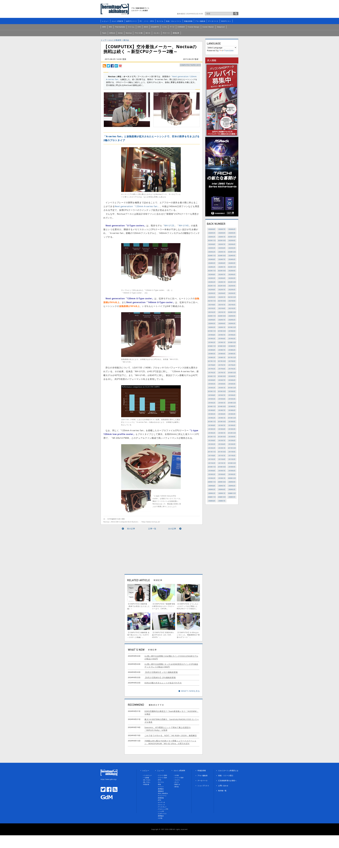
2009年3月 (231, 489)
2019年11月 (212, 331)
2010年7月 (221, 471)
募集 (159, 784)
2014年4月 (221, 414)
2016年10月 (222, 376)
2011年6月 (231, 455)
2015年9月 (231, 391)
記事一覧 (152, 528)
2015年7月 (221, 395)
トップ (103, 40)
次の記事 (172, 528)
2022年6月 (231, 290)
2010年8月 (211, 471)
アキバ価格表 (200, 21)
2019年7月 (221, 335)
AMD (104, 27)
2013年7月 (221, 425)
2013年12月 (232, 418)
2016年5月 (211, 384)
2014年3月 (231, 414)
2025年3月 (231, 248)
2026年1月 (221, 237)
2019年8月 (211, 335)
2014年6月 (231, 410)
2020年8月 (211, 320)
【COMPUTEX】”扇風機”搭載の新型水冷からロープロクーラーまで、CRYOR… (163, 606)
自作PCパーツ (131, 21)
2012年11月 (212, 437)
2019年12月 (232, 327)
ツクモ (164, 27)
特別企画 (146, 784)
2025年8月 (211, 244)
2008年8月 (211, 501)
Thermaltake (120, 27)
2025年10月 (222, 240)
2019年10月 (222, 331)
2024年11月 (212, 256)
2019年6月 (231, 335)
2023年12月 (232, 267)
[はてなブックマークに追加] (116, 65)
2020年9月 (231, 316)
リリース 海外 (162, 778)
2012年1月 (221, 448)
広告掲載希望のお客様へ (227, 780)
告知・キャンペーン (173, 21)
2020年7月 (221, 320)
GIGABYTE (155, 27)
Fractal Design (193, 27)
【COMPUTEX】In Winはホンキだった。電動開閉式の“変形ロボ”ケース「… (188, 634)
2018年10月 (222, 346)
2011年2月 (211, 463)
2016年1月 (221, 388)
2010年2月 (211, 478)
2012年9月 (231, 437)
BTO (159, 780)
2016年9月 (231, 376)
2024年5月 (211, 263)
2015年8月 (211, 395)
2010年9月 (231, 467)
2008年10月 (222, 497)
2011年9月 (231, 452)
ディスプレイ (162, 807)
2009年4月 (221, 489)
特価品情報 (188, 21)
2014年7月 (221, 410)
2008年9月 (231, 497)
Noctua (129, 33)
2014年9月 (231, 406)
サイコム (131, 27)
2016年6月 (231, 380)
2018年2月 (211, 357)
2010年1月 (221, 478)
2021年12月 (232, 297)
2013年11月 (212, 421)
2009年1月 (221, 493)
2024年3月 (231, 263)
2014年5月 (211, 414)
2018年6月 (231, 350)
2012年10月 (222, 437)
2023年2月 (211, 282)
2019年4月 (221, 338)
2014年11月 (212, 406)
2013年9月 (231, 421)
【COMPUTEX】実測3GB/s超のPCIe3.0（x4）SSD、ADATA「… (163, 634)
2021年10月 (222, 301)
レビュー (105, 21)
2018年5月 (211, 354)
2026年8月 (211, 229)
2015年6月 (231, 395)
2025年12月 (232, 237)
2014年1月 (221, 418)
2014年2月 (211, 418)
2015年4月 (221, 399)
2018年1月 (221, 357)
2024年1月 (221, 267)
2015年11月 (212, 391)
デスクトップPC (163, 809)
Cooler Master (208, 27)
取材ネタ (177, 784)
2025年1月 (221, 252)
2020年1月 (221, 327)
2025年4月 (221, 248)
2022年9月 (231, 286)
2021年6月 (231, 305)
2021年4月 (221, 308)
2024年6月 (231, 259)
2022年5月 (211, 293)
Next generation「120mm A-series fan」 (137, 206)
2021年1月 (221, 312)
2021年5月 (211, 308)
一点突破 (146, 778)
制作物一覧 (222, 790)
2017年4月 (221, 369)
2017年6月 (231, 365)
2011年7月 (221, 455)
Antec (120, 33)
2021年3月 (231, 308)
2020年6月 (231, 320)
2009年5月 (211, 489)
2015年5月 (211, 399)
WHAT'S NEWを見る (190, 691)
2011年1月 (221, 463)
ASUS (146, 27)
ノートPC (161, 811)
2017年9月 (231, 361)
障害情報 (161, 798)
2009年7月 (221, 486)
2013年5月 (211, 429)
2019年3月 (231, 338)
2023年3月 (231, 278)
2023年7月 (221, 274)
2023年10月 (222, 271)
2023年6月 (231, 274)
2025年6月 (231, 244)
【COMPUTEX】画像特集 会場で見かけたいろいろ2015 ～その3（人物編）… (138, 634)
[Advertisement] (127, 551)
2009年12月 (232, 478)
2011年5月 (211, 459)
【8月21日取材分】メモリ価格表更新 (161, 672)
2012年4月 (221, 444)
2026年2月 (211, 237)
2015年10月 (222, 391)
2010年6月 (231, 471)
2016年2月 (211, 388)
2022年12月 (232, 282)
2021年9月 (231, 301)
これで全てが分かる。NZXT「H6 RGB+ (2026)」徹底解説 (170, 735)
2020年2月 (211, 327)
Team (104, 33)
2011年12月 (232, 448)
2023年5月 (211, 278)
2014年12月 (232, 403)
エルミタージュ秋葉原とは (228, 770)
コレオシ (156, 33)
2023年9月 (231, 271)
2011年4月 (221, 459)
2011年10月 (222, 452)
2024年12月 (232, 252)
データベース (213, 21)
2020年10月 (222, 316)
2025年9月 (231, 240)
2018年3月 (231, 354)
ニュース (160, 770)
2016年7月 (221, 380)
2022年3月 (231, 293)
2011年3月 (231, 459)
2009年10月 (222, 482)
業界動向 (161, 789)
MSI (110, 27)
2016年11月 (212, 376)
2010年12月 (232, 463)
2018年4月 (221, 354)
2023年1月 (221, 282)
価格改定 (161, 791)
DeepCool (221, 27)
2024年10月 (222, 256)
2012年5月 (211, 444)
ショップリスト (203, 785)
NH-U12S (169, 225)
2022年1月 (221, 297)
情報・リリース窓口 (225, 775)
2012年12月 (232, 433)
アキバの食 (139, 33)
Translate (229, 50)
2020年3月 (231, 323)
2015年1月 (221, 403)
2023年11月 (212, 271)
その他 (160, 818)
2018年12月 (232, 342)
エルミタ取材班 (117, 21)
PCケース (166, 33)
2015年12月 (232, 388)
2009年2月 (211, 493)
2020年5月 (211, 323)
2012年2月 (211, 448)
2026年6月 (231, 229)
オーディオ (161, 802)
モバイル (160, 21)
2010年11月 (212, 467)
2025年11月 (212, 240)
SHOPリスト (226, 21)
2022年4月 (221, 293)
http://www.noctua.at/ (151, 522)
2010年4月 (221, 474)
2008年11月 (212, 497)
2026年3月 (231, 233)
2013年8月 (211, 425)
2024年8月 (211, 259)
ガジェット (161, 805)
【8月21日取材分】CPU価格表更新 (160, 677)
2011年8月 (211, 455)
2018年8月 (211, 350)
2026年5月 (211, 233)
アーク (172, 27)
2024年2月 (211, 267)
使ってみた (146, 780)
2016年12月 (232, 373)
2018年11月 (212, 346)
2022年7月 (221, 290)
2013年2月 (211, 433)
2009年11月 (212, 482)
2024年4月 (221, 263)
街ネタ (148, 33)
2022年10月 (222, 286)
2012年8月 (211, 440)
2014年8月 (211, 410)
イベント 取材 (179, 778)
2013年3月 (231, 429)
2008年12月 (232, 493)
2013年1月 (221, 433)
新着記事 (176, 33)
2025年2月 (211, 252)
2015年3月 (231, 399)
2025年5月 (211, 248)
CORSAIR (181, 27)
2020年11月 (212, 316)
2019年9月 (231, 331)
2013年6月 (231, 425)
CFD (139, 27)
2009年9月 (231, 482)
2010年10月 (222, 467)
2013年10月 (222, 421)
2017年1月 (221, 373)
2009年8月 (211, 486)
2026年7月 (221, 229)
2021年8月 (211, 305)
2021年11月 (212, 301)
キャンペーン (162, 796)
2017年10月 (222, 361)
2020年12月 (232, 312)
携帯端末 (161, 816)
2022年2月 (211, 297)
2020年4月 (221, 323)
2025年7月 (221, 244)
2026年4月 (221, 233)
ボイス (177, 782)
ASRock (112, 33)
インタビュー (147, 775)
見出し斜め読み (163, 793)
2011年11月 (212, 452)
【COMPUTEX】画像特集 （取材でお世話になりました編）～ (138, 606)
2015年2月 (211, 403)
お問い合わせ (223, 785)
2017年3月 (231, 369)
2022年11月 (212, 286)
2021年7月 (221, 305)
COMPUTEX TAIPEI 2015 (190, 65)
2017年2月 (211, 373)
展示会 (126, 40)
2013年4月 (221, 429)
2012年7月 (221, 440)
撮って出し (146, 782)
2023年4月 (221, 278)
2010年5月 (211, 474)
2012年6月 (231, 440)
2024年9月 (231, 256)
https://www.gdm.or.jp (109, 779)
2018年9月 (231, 346)
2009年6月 (231, 486)
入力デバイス (162, 814)
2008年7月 (221, 501)
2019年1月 (221, 342)
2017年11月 (212, 361)
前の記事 (131, 528)
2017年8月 (211, 365)
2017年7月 (221, 365)
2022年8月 (211, 290)
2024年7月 (221, 259)
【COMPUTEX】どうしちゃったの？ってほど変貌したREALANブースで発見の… (188, 606)
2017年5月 (211, 369)
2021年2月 (211, 312)
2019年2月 (211, 342)
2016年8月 (211, 380)
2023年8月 (211, 274)
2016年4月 (221, 384)
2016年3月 (231, 384)
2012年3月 (231, 444)
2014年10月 (222, 406)
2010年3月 (231, 474)
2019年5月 (211, 338)
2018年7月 (221, 350)
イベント (161, 787)
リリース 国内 (162, 775)
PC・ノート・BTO (147, 21)
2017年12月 (232, 357)
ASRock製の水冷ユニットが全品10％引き (163, 682)
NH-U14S (184, 225)
